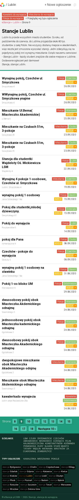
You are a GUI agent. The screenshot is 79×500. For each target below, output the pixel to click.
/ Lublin (11, 5)
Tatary (27, 448)
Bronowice (45, 441)
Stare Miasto (61, 446)
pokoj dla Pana (12, 239)
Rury (40, 446)
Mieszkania (61, 126)
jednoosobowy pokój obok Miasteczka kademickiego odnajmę (21, 324)
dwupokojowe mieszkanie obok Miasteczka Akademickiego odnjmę (21, 364)
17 (23, 428)
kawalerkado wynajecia (19, 396)
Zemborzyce (44, 451)
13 (52, 421)
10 (28, 421)
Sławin (72, 195)
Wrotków (59, 448)
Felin (68, 441)
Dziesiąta (71, 209)
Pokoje (61, 78)
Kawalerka (71, 396)
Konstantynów (54, 443)
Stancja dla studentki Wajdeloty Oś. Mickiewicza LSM (21, 163)
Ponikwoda (29, 446)
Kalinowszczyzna (33, 443)
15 (68, 421)
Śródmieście (70, 283)
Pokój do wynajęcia (16, 223)
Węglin (37, 448)
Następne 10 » (47, 428)
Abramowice (30, 441)
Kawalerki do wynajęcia (14, 14)
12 (44, 421)
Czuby (72, 126)
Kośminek (69, 443)
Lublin (16, 22)
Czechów (71, 78)
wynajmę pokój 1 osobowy (21, 195)
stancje (12, 467)
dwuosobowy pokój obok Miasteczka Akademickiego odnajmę (22, 344)
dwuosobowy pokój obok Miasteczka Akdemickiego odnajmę (21, 304)
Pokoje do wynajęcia (13, 18)
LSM (73, 160)
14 (60, 421)
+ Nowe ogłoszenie (58, 5)
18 (31, 428)
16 (15, 428)
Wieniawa (71, 110)
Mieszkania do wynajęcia (41, 14)
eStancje (6, 22)
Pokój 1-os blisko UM (17, 284)
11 (36, 421)
